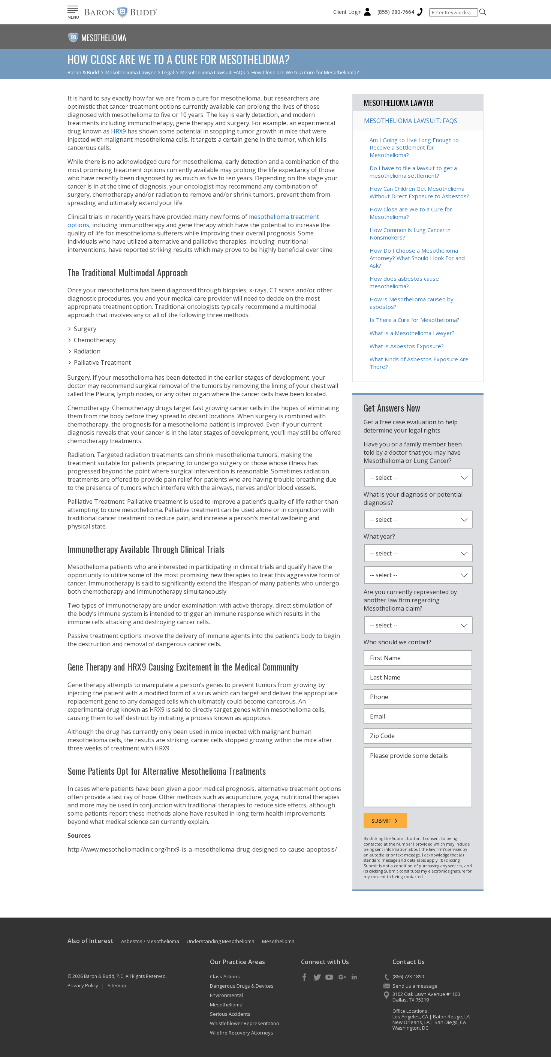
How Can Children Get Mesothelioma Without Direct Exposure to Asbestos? (419, 192)
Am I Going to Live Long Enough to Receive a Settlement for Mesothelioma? (414, 147)
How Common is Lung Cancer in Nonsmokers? (410, 233)
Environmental (226, 995)
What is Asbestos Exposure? (407, 346)
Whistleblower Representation (244, 1023)
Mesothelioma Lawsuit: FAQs (410, 121)
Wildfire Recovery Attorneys (241, 1032)
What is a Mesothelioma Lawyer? (412, 333)
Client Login (347, 11)
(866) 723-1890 (408, 976)
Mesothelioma (278, 941)
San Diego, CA (450, 1022)
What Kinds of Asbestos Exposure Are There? (419, 362)
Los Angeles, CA (410, 1016)
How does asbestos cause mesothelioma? (404, 282)
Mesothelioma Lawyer (398, 102)
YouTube (329, 977)
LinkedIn (354, 977)
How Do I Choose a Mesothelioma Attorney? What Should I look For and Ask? (417, 258)
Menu (73, 17)
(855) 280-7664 (395, 11)
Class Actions (225, 976)
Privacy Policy (82, 985)
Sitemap (117, 985)
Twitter (317, 977)
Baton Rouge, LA (451, 1016)
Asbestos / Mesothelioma (150, 941)
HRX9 (118, 131)
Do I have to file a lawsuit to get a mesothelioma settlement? (413, 171)
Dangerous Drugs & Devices (242, 985)
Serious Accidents (230, 1014)
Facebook (304, 977)
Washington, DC (410, 1027)
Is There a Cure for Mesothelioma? (415, 319)
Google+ (341, 977)
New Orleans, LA (411, 1022)
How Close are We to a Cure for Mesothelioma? (411, 212)
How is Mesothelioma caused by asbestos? (412, 302)
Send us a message (414, 985)
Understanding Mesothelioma (221, 941)
